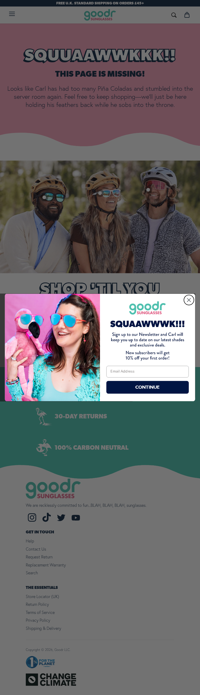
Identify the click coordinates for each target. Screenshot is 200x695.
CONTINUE (147, 387)
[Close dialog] (189, 300)
